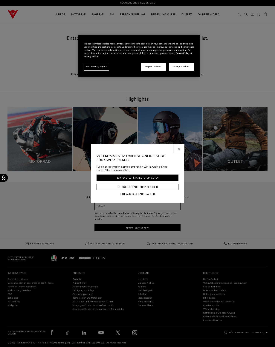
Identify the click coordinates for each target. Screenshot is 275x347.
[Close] (179, 148)
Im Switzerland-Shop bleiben (137, 187)
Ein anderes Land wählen (137, 194)
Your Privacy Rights (96, 66)
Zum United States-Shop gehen (137, 177)
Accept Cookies (181, 66)
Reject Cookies (153, 66)
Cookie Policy (183, 53)
